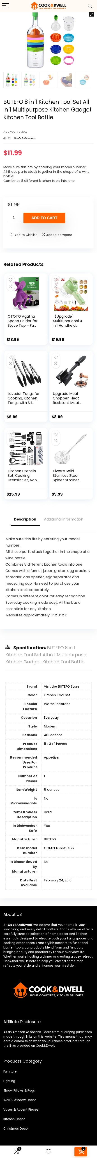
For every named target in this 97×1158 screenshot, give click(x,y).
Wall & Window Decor (19, 1100)
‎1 (44, 776)
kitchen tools (13, 947)
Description (25, 519)
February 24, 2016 (58, 880)
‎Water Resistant (57, 704)
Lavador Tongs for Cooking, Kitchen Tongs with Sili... (24, 398)
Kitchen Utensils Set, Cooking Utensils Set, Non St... (22, 477)
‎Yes (47, 825)
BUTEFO (50, 839)
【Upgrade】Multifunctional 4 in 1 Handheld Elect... (67, 323)
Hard (48, 812)
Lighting (9, 1081)
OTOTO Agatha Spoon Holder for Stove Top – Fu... (23, 321)
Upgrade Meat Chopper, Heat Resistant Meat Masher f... (66, 400)
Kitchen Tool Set (57, 695)
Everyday (51, 717)
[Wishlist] (48, 1152)
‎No (46, 798)
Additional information (63, 519)
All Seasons (53, 735)
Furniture (10, 1071)
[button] (91, 14)
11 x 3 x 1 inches (55, 744)
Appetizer (52, 757)
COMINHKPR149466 (59, 848)
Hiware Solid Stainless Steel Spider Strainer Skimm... (66, 477)
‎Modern (50, 726)
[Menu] (5, 6)
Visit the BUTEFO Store (61, 686)
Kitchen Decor (14, 1119)
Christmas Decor (16, 1128)
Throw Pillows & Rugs (19, 1090)
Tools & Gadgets (24, 138)
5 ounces (51, 789)
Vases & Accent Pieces (20, 1109)
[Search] (90, 6)
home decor (59, 934)
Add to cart (44, 218)
